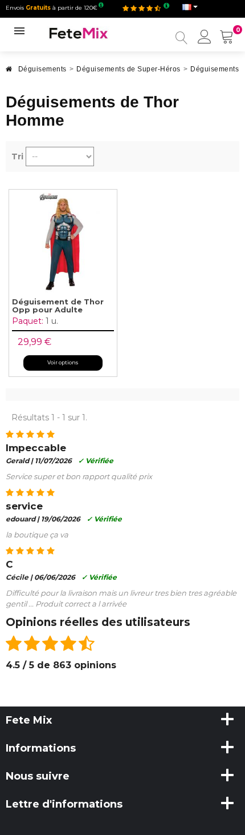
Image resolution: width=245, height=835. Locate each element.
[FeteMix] (78, 32)
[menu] (204, 38)
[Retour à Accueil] (9, 72)
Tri (17, 156)
